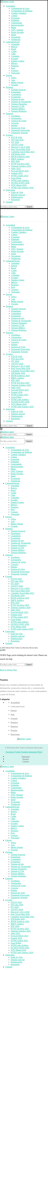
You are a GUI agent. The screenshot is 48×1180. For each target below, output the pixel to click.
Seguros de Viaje (18, 128)
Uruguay (15, 70)
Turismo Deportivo (19, 104)
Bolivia (14, 47)
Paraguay (15, 66)
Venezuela (15, 73)
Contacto (25, 761)
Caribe (14, 51)
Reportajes (15, 199)
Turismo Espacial (18, 90)
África (13, 78)
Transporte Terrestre (19, 133)
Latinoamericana (13, 42)
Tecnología (15, 37)
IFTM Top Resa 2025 (20, 164)
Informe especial (18, 195)
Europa (9, 75)
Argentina (15, 44)
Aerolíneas (15, 116)
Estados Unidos (17, 61)
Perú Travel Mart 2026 (20, 149)
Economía (15, 18)
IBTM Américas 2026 (20, 156)
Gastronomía (16, 23)
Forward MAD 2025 (20, 171)
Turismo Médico (18, 109)
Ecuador (14, 58)
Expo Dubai (16, 178)
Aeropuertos (16, 118)
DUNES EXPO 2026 (20, 183)
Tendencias (16, 39)
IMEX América (17, 159)
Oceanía (14, 85)
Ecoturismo (16, 97)
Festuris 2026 (16, 173)
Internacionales (17, 25)
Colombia (15, 56)
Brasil (13, 49)
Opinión (9, 202)
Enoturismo (16, 92)
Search (29, 207)
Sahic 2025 (16, 168)
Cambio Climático (18, 13)
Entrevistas (10, 190)
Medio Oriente (17, 82)
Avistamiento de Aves (20, 8)
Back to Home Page (8, 670)
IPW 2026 (15, 161)
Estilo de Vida (17, 192)
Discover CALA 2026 (20, 147)
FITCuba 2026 (17, 140)
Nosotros (26, 759)
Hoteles (14, 125)
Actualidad (10, 6)
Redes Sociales (17, 32)
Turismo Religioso (19, 111)
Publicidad (26, 757)
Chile (13, 54)
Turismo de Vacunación (21, 101)
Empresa (9, 113)
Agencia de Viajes (18, 121)
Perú (13, 68)
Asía (13, 80)
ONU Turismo (17, 30)
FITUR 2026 (16, 137)
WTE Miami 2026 (19, 185)
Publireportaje (17, 197)
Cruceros (15, 123)
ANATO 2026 (17, 145)
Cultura (14, 15)
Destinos (9, 87)
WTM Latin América (20, 180)
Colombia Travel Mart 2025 (23, 152)
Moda (13, 27)
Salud (13, 35)
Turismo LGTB (17, 106)
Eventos (9, 135)
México (14, 63)
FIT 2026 (15, 142)
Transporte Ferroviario (20, 130)
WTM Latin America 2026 (22, 188)
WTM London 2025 (19, 176)
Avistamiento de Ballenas (21, 11)
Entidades (15, 20)
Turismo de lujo (17, 99)
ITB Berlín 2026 (18, 154)
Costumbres (16, 94)
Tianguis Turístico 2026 (21, 166)
